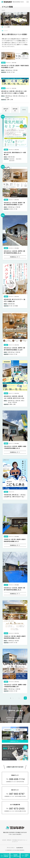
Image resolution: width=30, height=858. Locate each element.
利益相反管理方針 (19, 847)
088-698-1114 (17, 779)
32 (19, 698)
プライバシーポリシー (11, 847)
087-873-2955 (17, 808)
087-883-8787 (17, 793)
